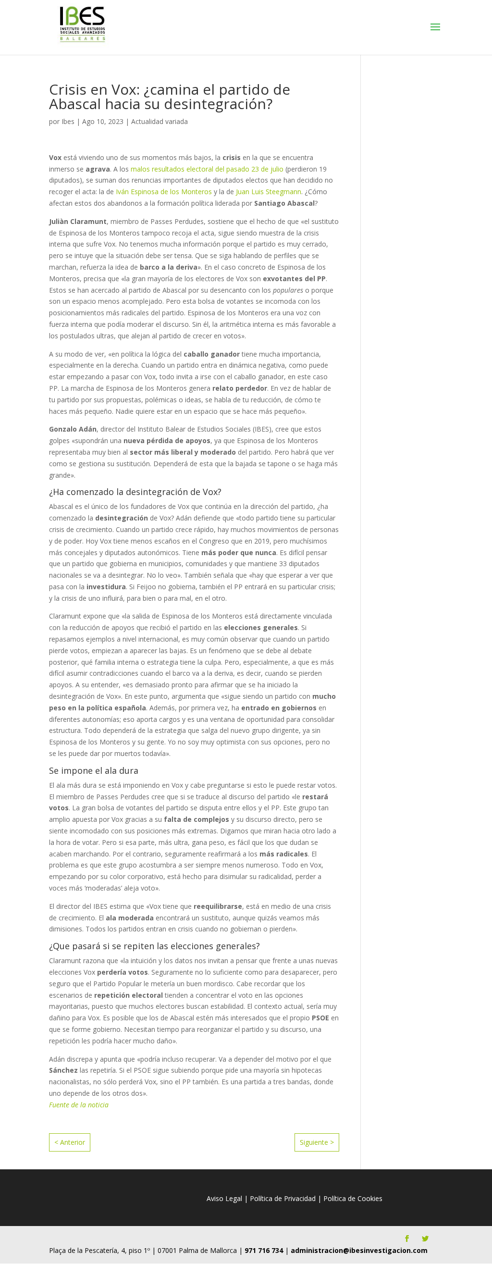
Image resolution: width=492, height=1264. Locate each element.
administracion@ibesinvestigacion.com (359, 1250)
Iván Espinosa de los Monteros (163, 191)
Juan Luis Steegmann (268, 191)
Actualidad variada (159, 121)
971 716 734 (264, 1250)
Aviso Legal (224, 1198)
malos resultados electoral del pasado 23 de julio (207, 168)
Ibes (68, 121)
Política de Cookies (352, 1198)
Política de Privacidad (283, 1198)
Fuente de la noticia (79, 1104)
